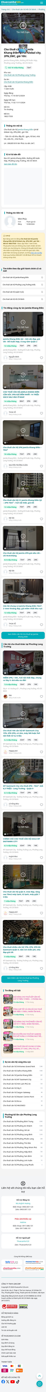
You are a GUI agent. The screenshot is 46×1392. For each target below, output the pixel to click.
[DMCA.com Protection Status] (23, 1306)
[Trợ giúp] (39, 1384)
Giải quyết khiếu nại (8, 1356)
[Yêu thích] (41, 357)
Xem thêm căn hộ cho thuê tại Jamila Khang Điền (23, 635)
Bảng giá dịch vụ (7, 1317)
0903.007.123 (27, 1207)
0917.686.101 (27, 1226)
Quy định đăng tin (7, 1346)
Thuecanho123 (25, 1245)
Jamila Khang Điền (25, 129)
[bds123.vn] (11, 1262)
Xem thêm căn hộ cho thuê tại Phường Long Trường (23, 979)
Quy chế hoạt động (8, 1350)
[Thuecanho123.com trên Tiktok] (18, 1382)
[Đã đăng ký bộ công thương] (9, 1307)
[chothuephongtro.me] (34, 1268)
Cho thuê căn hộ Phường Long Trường (19, 75)
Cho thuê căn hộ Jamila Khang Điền (18, 82)
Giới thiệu (4, 1339)
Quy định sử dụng (7, 1343)
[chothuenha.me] (11, 1268)
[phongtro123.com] (34, 1262)
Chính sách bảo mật (8, 1353)
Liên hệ (4, 1327)
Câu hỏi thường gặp (8, 1323)
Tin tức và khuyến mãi (9, 1330)
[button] (42, 2)
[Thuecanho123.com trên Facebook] (3, 1382)
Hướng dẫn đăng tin (8, 1320)
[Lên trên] (39, 1376)
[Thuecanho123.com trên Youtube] (12, 1382)
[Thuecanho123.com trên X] (7, 1381)
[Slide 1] (23, 48)
